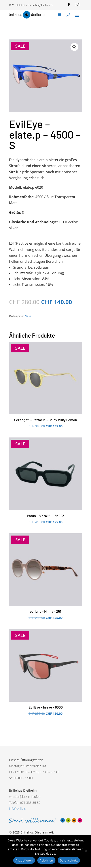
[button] (74, 47)
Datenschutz (69, 860)
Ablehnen (46, 860)
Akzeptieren (24, 860)
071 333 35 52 (20, 5)
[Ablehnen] (85, 851)
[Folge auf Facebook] (68, 4)
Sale (28, 316)
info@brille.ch (42, 5)
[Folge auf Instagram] (77, 4)
